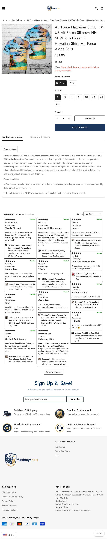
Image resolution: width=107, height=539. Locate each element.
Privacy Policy (8, 501)
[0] (102, 8)
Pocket (73, 84)
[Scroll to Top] (102, 525)
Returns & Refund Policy (12, 496)
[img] (53, 331)
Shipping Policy (9, 492)
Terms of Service (9, 505)
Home (4, 20)
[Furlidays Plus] (53, 8)
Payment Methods (9, 509)
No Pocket (61, 84)
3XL (94, 98)
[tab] (10, 149)
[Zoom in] (48, 29)
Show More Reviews (53, 372)
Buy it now (80, 127)
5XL (58, 105)
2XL (87, 98)
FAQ (57, 455)
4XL (102, 98)
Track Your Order (62, 451)
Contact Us (60, 446)
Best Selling (17, 20)
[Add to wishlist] (102, 27)
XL (80, 98)
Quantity (59, 112)
